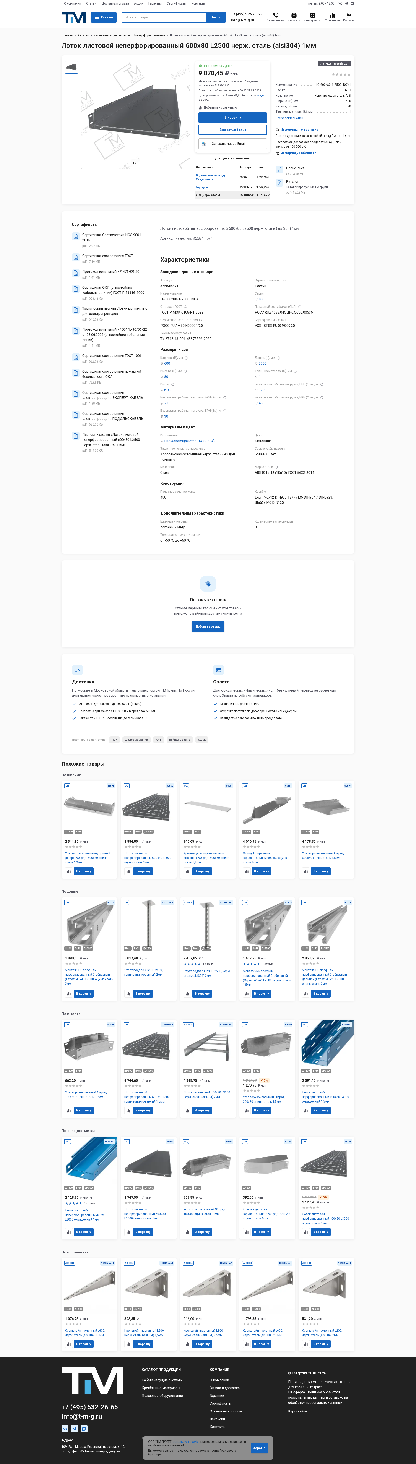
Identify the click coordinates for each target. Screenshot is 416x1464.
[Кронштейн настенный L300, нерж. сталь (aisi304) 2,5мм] (208, 1305)
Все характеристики (290, 118)
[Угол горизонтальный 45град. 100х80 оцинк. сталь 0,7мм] (89, 1069)
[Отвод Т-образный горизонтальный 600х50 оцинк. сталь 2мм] (267, 830)
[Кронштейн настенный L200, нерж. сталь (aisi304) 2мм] (326, 1305)
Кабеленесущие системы (112, 35)
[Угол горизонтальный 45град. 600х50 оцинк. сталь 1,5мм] (326, 830)
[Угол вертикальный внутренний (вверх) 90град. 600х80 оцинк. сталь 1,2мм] (89, 830)
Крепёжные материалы (161, 1388)
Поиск (215, 17)
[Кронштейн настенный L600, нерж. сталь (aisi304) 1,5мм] (89, 1305)
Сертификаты (176, 3)
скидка (261, 95)
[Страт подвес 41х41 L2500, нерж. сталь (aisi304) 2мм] (208, 949)
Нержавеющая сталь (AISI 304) (189, 441)
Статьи (91, 3)
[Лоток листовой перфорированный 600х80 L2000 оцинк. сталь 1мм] (149, 830)
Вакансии (217, 1419)
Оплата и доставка (225, 1388)
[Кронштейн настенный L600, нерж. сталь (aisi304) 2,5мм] (267, 1305)
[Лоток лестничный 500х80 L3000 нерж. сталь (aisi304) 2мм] (208, 1069)
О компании (72, 3)
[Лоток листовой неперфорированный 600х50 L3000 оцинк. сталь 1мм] (149, 1188)
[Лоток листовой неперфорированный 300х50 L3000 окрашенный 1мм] (89, 1188)
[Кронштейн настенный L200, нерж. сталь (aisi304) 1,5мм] (149, 1305)
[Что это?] (185, 307)
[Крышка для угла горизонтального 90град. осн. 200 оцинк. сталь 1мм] (267, 1188)
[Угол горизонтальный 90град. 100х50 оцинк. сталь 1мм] (208, 1188)
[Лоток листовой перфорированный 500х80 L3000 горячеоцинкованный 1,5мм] (149, 1069)
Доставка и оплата (115, 3)
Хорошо (259, 1448)
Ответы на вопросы (226, 1411)
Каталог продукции (161, 1370)
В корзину (232, 117)
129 (262, 390)
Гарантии (155, 3)
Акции (138, 3)
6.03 (167, 390)
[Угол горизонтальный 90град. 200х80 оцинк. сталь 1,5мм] (267, 1069)
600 (167, 363)
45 (261, 403)
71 (166, 403)
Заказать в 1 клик (232, 129)
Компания (219, 1370)
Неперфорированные (149, 35)
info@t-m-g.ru (242, 20)
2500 (262, 363)
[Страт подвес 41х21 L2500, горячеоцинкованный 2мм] (149, 949)
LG (261, 299)
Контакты (198, 3)
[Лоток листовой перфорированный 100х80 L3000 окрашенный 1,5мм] (326, 1069)
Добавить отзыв (208, 626)
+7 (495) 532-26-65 (246, 14)
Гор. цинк (202, 187)
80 (166, 377)
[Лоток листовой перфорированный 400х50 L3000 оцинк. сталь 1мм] (326, 1188)
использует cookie (186, 1441)
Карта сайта (297, 1411)
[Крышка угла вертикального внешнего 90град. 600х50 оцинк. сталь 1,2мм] (208, 830)
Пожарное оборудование (162, 1396)
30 (166, 416)
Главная (67, 35)
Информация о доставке (299, 129)
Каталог (107, 17)
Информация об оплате (298, 153)
